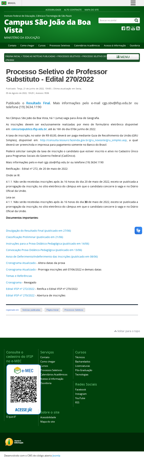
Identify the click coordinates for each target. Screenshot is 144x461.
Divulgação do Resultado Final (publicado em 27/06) (38, 230)
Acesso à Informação (115, 45)
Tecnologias (81, 374)
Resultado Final (38, 103)
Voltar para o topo (128, 331)
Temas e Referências (19, 276)
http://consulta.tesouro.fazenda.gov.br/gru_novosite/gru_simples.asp (83, 140)
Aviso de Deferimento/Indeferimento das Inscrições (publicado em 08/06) (52, 256)
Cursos (42, 45)
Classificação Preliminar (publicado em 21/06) (35, 237)
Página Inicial (52, 310)
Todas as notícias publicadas (39, 56)
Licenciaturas (82, 366)
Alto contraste (73, 9)
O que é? (11, 416)
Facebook (80, 389)
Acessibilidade (53, 9)
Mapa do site (92, 9)
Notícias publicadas (31, 310)
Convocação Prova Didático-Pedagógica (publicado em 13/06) (44, 250)
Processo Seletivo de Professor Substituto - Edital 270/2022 (56, 75)
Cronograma (14, 282)
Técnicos (80, 357)
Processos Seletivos (60, 45)
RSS (77, 402)
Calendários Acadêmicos (87, 45)
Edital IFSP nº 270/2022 (20, 295)
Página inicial (12, 56)
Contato (12, 45)
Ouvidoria (135, 45)
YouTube (80, 398)
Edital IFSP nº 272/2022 (20, 289)
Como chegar (27, 45)
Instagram (81, 393)
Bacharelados (82, 361)
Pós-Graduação (83, 370)
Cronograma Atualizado (21, 263)
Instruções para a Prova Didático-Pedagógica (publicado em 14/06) (47, 243)
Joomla (56, 455)
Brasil (12, 3)
